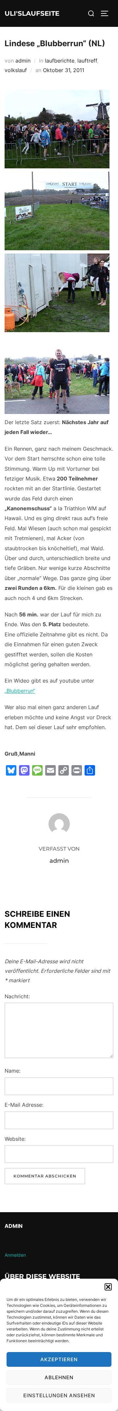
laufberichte (59, 60)
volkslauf (16, 70)
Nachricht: (17, 996)
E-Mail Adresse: (24, 1104)
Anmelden (15, 1255)
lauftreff (87, 60)
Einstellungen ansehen (59, 1395)
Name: (12, 1070)
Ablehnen (59, 1377)
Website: (15, 1139)
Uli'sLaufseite (32, 13)
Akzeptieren (59, 1359)
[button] (108, 1287)
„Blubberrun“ (20, 690)
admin (22, 60)
